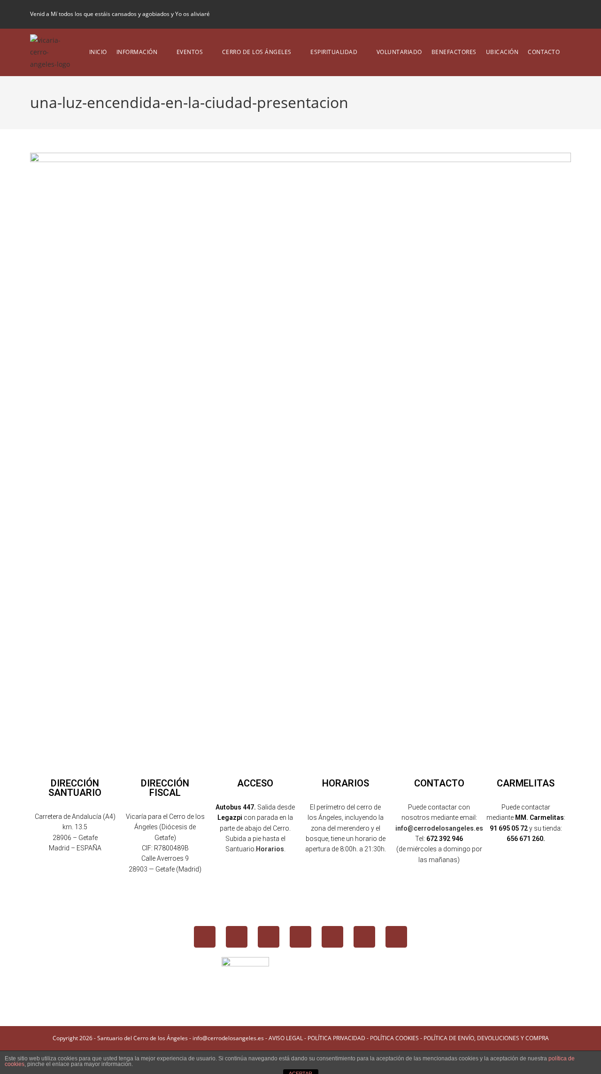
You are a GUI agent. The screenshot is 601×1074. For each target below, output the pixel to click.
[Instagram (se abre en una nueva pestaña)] (536, 14)
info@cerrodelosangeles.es (439, 828)
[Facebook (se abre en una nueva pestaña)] (520, 14)
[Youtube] (300, 937)
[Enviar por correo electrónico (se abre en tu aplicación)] (565, 14)
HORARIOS (345, 783)
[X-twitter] (236, 937)
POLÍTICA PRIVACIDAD (336, 1038)
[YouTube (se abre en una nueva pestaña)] (552, 14)
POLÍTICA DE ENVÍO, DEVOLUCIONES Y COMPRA (486, 1038)
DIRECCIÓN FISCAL (165, 788)
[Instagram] (268, 937)
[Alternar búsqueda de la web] (571, 52)
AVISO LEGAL (286, 1038)
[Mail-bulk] (364, 937)
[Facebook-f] (205, 937)
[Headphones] (396, 937)
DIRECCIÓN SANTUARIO (74, 788)
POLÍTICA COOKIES (394, 1038)
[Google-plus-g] (332, 937)
